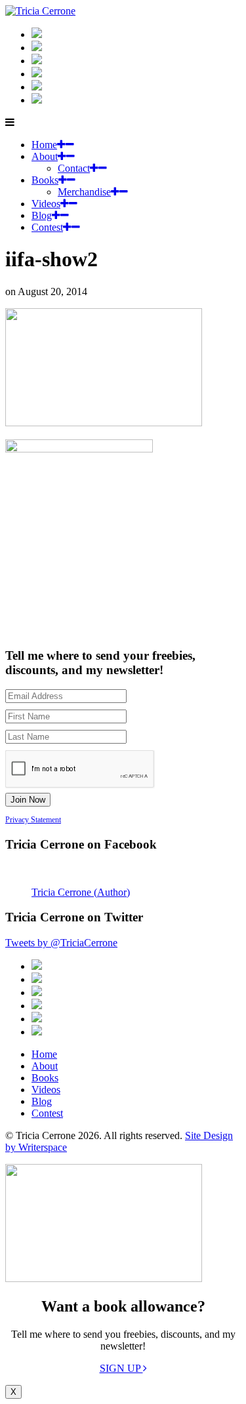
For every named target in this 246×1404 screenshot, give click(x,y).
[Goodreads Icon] (36, 73)
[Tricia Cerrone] (40, 10)
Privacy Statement (33, 819)
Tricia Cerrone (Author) (80, 892)
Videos (45, 203)
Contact (74, 168)
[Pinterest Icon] (36, 100)
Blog (41, 215)
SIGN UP (121, 1368)
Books (44, 180)
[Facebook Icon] (36, 60)
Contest (47, 227)
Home (44, 144)
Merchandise (84, 191)
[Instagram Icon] (36, 34)
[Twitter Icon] (36, 86)
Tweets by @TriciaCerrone (61, 942)
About (44, 156)
